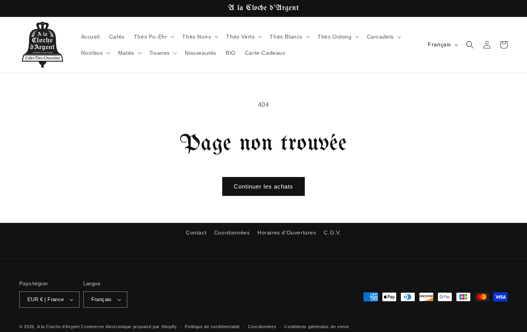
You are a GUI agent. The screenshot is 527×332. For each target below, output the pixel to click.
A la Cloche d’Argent (58, 326)
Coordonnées (232, 232)
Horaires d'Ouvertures (286, 232)
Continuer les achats (263, 186)
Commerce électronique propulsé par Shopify (129, 326)
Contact (196, 232)
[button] (153, 37)
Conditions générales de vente (316, 326)
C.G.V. (332, 232)
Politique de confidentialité (212, 326)
